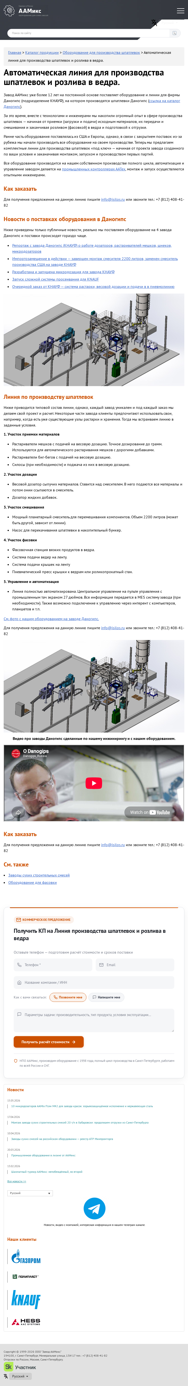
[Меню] (180, 10)
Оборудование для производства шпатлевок (101, 52)
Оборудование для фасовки (32, 882)
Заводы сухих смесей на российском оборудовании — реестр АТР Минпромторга (62, 1139)
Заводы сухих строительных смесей (39, 875)
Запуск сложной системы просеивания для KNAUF (55, 279)
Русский (168, 23)
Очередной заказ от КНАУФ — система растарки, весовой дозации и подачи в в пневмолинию (93, 286)
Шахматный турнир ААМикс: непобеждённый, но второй (46, 1171)
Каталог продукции (42, 52)
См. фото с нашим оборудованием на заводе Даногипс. (51, 619)
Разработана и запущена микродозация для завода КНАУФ (63, 272)
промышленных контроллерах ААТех (93, 169)
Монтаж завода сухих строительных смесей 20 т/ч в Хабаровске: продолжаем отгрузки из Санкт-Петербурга (80, 1122)
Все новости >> (16, 1181)
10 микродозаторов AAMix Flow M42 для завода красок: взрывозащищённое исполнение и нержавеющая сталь (82, 1106)
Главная (14, 52)
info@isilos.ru (113, 199)
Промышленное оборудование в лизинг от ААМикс (43, 1155)
